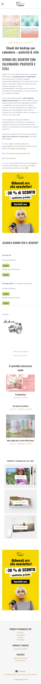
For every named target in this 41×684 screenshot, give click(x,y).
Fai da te (13, 409)
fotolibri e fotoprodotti (18, 148)
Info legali (7, 674)
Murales (20, 637)
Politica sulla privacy (19, 674)
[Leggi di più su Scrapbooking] (20, 383)
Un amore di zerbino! (20, 405)
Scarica (5, 265)
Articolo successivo (20, 355)
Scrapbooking (20, 394)
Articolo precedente (20, 351)
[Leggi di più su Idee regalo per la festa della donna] (20, 426)
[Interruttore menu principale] (2, 4)
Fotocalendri (20, 635)
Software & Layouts (20, 43)
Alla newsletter (20, 660)
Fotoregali (20, 640)
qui (15, 153)
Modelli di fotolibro (20, 649)
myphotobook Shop (20, 658)
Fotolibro (20, 633)
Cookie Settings (32, 674)
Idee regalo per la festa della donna (20, 440)
